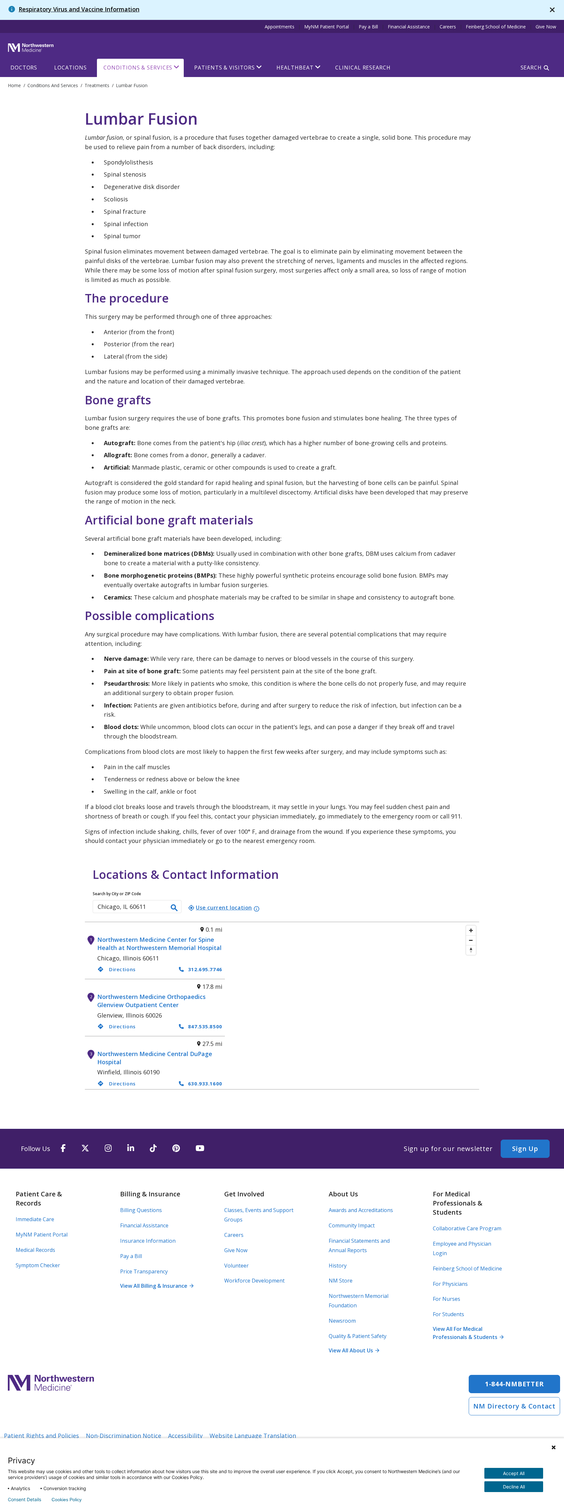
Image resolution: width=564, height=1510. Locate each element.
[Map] (352, 1005)
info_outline (256, 909)
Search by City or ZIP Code (117, 893)
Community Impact (352, 1225)
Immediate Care (35, 1219)
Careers (448, 26)
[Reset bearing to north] (471, 950)
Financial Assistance (409, 26)
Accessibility (185, 1436)
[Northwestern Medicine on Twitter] (85, 1148)
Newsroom (342, 1320)
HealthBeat (294, 67)
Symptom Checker (38, 1265)
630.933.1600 (205, 1083)
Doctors (23, 67)
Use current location (220, 907)
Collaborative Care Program (467, 1228)
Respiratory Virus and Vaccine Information (79, 9)
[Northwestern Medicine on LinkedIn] (130, 1148)
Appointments (279, 26)
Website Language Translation (253, 1436)
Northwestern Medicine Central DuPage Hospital (154, 1058)
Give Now (546, 26)
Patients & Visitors (224, 67)
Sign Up (525, 1148)
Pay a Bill (368, 26)
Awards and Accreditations (361, 1210)
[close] (552, 10)
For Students (448, 1314)
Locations (70, 67)
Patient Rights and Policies (41, 1436)
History (338, 1265)
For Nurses (446, 1298)
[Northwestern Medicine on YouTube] (200, 1148)
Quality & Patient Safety (357, 1336)
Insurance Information (148, 1240)
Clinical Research (362, 67)
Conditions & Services (137, 67)
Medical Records (35, 1249)
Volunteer (236, 1265)
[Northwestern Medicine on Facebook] (63, 1148)
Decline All (514, 1486)
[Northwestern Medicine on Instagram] (108, 1148)
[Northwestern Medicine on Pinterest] (176, 1148)
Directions (116, 969)
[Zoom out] (471, 940)
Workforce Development (254, 1280)
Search (531, 67)
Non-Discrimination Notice (123, 1436)
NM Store (340, 1280)
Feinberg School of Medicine (496, 26)
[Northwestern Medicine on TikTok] (153, 1148)
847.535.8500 (205, 1026)
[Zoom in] (471, 930)
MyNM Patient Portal (326, 26)
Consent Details (24, 1499)
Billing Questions (141, 1210)
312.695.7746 (205, 969)
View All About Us (354, 1350)
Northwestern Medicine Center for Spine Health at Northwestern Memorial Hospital (159, 944)
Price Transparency (144, 1271)
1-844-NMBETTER (514, 1383)
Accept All (514, 1473)
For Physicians (450, 1283)
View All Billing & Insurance (156, 1285)
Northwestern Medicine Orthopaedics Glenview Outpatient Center (151, 1001)
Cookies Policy (67, 1499)
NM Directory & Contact (514, 1406)
